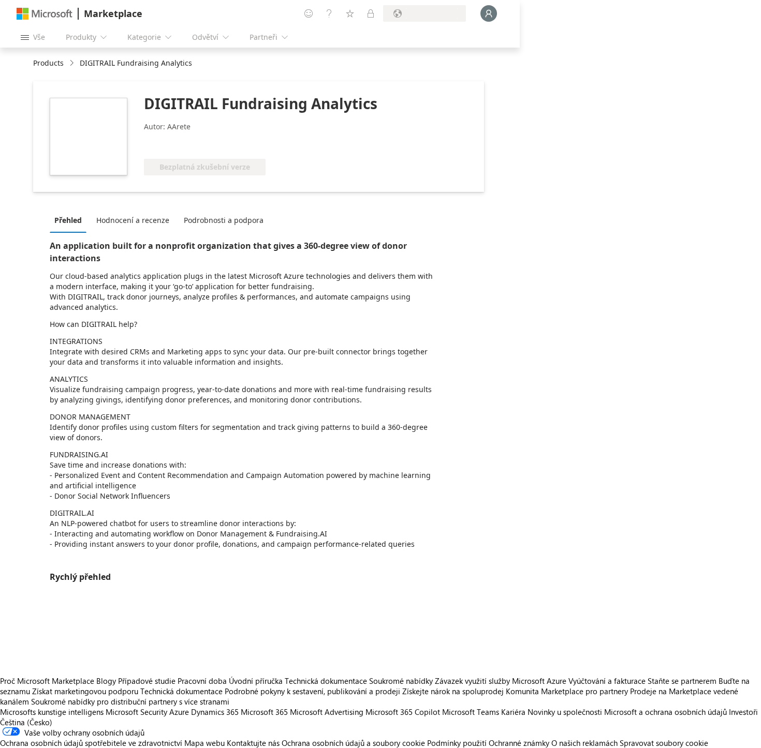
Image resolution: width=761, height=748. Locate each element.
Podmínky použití (457, 743)
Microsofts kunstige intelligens (52, 712)
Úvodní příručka (256, 681)
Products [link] (48, 63)
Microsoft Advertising (326, 712)
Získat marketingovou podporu (85, 691)
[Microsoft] (44, 14)
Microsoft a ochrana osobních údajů (665, 712)
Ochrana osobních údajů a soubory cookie (353, 743)
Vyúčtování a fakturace (607, 681)
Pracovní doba (202, 681)
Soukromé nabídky (401, 681)
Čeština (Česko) (26, 722)
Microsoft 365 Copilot (402, 712)
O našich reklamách (584, 743)
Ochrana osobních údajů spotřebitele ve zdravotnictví (91, 743)
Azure (179, 712)
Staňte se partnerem (682, 681)
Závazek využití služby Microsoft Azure (501, 681)
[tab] (71, 219)
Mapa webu (204, 743)
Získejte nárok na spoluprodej (453, 691)
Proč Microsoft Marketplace (47, 681)
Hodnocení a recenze (132, 220)
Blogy (106, 681)
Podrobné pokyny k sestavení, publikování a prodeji (312, 691)
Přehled (68, 220)
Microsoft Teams (470, 712)
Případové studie (146, 681)
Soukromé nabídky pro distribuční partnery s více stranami (130, 701)
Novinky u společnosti (565, 712)
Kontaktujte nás (253, 743)
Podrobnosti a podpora (224, 220)
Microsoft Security (136, 712)
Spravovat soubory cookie (664, 743)
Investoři (743, 712)
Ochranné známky (519, 743)
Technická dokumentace (326, 681)
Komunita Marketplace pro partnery (567, 691)
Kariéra (513, 712)
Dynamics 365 (215, 712)
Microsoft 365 (264, 712)
